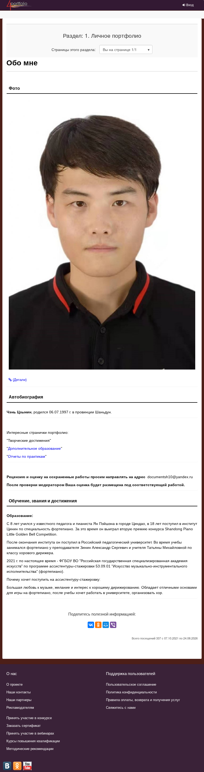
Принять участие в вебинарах (30, 733)
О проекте (14, 684)
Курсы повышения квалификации (33, 740)
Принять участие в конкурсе (29, 717)
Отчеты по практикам (26, 456)
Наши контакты (18, 691)
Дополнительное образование (34, 448)
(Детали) (19, 380)
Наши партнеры (18, 699)
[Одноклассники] (98, 625)
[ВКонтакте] (91, 625)
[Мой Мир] (106, 625)
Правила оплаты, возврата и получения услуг (143, 699)
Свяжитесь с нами (120, 707)
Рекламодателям (20, 707)
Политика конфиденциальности (131, 691)
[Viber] (113, 625)
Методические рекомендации (29, 748)
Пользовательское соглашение (131, 684)
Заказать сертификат (23, 725)
